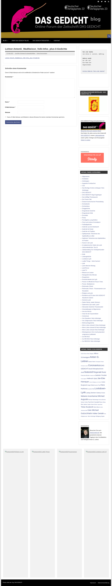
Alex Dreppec (90, 353)
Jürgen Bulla (90, 385)
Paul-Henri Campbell (93, 402)
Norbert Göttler (84, 402)
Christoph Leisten (84, 365)
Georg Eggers (84, 378)
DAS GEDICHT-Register (41, 40)
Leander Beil (91, 388)
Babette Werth (91, 361)
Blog (5, 40)
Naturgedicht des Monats (89, 275)
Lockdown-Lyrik (86, 259)
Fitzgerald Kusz (99, 372)
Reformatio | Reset (87, 286)
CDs (83, 185)
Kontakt (57, 40)
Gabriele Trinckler (101, 375)
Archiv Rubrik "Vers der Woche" (94, 71)
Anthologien (85, 181)
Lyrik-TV (84, 270)
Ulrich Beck (97, 407)
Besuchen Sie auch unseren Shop (91, 131)
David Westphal (94, 369)
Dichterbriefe (86, 204)
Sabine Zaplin (87, 404)
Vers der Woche (86, 311)
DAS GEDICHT (85, 135)
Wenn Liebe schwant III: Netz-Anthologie (94, 327)
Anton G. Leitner (85, 140)
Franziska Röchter (85, 375)
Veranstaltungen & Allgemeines (91, 309)
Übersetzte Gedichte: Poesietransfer (92, 307)
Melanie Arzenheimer (89, 396)
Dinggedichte (86, 208)
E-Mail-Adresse (10, 107)
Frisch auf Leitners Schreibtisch (91, 222)
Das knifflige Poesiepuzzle (90, 197)
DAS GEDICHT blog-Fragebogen (92, 194)
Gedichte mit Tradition (88, 231)
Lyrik (83, 263)
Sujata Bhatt (99, 404)
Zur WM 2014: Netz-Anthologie (91, 341)
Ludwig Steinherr (91, 393)
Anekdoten (85, 178)
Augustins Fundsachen (89, 183)
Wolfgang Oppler (100, 416)
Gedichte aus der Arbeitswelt (90, 227)
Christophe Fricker (100, 361)
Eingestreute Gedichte (88, 211)
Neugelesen (85, 277)
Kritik (83, 254)
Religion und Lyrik (87, 293)
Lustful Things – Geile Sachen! (91, 261)
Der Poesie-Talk (87, 199)
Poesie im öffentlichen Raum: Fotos (92, 281)
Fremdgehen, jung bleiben (89, 220)
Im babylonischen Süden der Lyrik (92, 245)
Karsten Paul (97, 385)
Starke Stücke (94, 404)
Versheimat (85, 316)
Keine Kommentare (42, 53)
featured (88, 372)
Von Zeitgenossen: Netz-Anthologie (92, 320)
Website (7, 112)
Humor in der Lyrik (87, 243)
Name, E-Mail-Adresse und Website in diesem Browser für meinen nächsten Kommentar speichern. (36, 117)
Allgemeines (85, 176)
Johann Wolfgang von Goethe (95, 382)
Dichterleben (86, 206)
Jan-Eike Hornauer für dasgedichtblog (25, 53)
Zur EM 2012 (86, 336)
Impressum (93, 582)
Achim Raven (84, 353)
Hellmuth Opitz (92, 378)
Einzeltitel (85, 215)
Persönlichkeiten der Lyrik (89, 279)
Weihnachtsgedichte (88, 323)
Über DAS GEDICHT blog (20, 40)
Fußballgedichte (87, 224)
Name (7, 102)
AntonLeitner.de (94, 432)
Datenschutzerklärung (103, 582)
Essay (84, 217)
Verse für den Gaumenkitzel (90, 313)
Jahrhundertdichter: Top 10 (90, 247)
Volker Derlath (98, 413)
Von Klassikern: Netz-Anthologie (91, 318)
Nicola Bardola (102, 399)
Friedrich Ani (92, 375)
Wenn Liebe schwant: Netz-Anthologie (93, 329)
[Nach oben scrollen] (109, 583)
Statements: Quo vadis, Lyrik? (90, 304)
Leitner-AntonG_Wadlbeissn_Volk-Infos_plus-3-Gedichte (22, 58)
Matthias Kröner (101, 392)
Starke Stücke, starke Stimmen (91, 302)
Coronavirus (94, 365)
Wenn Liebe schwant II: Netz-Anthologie (93, 325)
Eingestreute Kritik (87, 213)
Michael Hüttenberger (94, 399)
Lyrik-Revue (85, 268)
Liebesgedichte (86, 256)
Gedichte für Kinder (87, 229)
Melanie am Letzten (88, 272)
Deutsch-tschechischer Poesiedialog (92, 201)
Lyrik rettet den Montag (88, 265)
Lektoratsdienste (99, 135)
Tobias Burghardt (87, 407)
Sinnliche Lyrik (86, 300)
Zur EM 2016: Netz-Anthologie (91, 339)
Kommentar (9, 77)
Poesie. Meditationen (88, 284)
